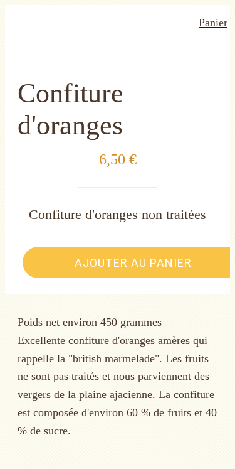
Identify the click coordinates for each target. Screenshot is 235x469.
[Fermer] (22, 22)
